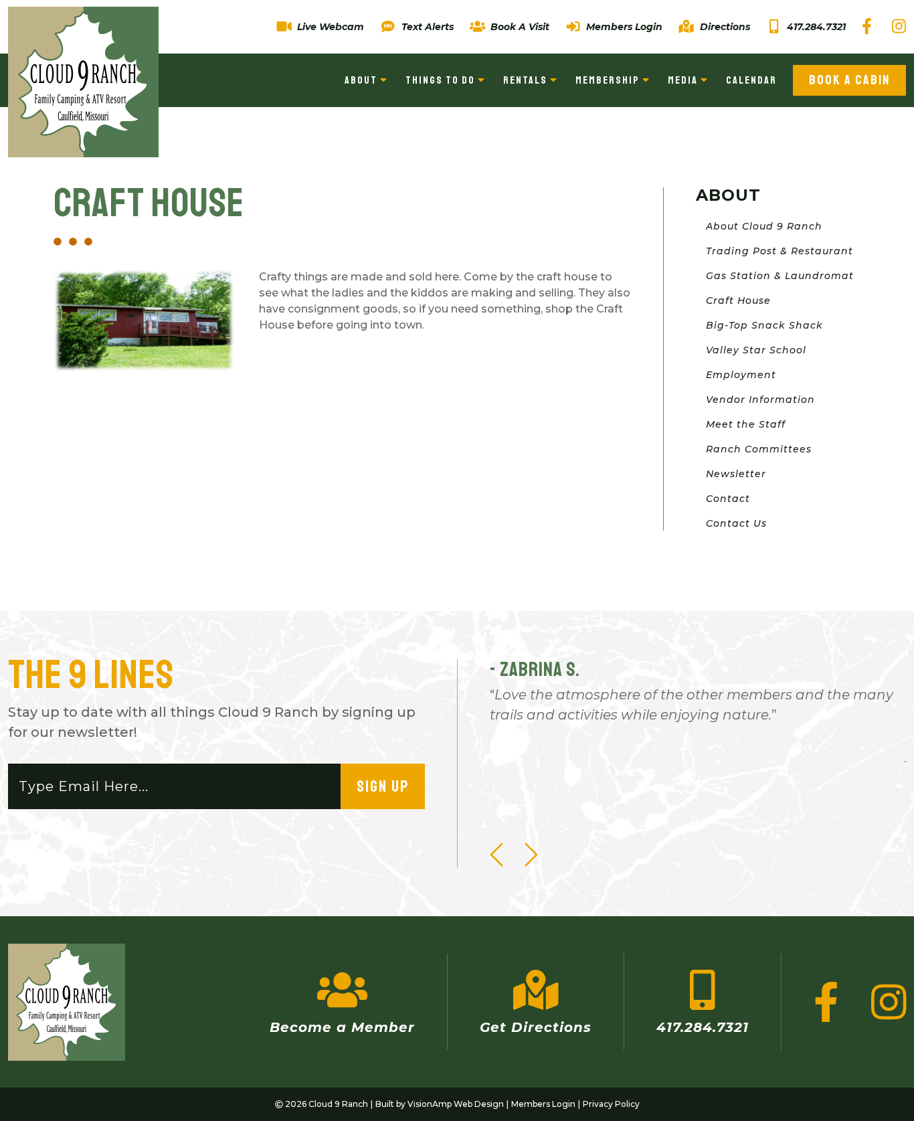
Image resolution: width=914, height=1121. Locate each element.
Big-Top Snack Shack (764, 325)
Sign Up (383, 786)
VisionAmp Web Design (455, 1104)
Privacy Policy (611, 1104)
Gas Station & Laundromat (780, 276)
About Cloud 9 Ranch (764, 226)
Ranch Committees (759, 449)
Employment (741, 375)
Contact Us (736, 523)
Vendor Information (760, 400)
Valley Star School (756, 350)
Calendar (751, 80)
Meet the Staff (746, 424)
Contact (728, 499)
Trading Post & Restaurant (779, 251)
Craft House (738, 300)
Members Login (543, 1104)
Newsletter (736, 474)
